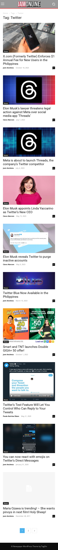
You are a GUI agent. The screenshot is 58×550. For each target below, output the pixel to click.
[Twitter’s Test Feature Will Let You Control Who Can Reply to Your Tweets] (29, 381)
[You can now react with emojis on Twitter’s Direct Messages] (29, 438)
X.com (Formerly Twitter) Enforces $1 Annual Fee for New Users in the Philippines (29, 60)
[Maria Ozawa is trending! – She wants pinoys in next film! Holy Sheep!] (29, 488)
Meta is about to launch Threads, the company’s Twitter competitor (28, 162)
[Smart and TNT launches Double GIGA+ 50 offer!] (29, 325)
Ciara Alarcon (8, 120)
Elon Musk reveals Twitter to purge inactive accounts (27, 258)
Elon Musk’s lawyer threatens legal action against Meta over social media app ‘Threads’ (27, 112)
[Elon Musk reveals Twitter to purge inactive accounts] (29, 238)
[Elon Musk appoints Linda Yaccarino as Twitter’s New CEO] (29, 190)
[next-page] (34, 530)
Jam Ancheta (8, 68)
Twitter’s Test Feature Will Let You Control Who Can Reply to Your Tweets (26, 408)
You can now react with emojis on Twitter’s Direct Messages (26, 458)
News (6, 51)
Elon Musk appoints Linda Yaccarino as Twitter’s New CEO (28, 210)
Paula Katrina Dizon (11, 416)
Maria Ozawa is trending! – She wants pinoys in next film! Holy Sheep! (29, 510)
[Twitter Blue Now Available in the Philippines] (29, 280)
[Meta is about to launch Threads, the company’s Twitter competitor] (29, 142)
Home (5, 13)
